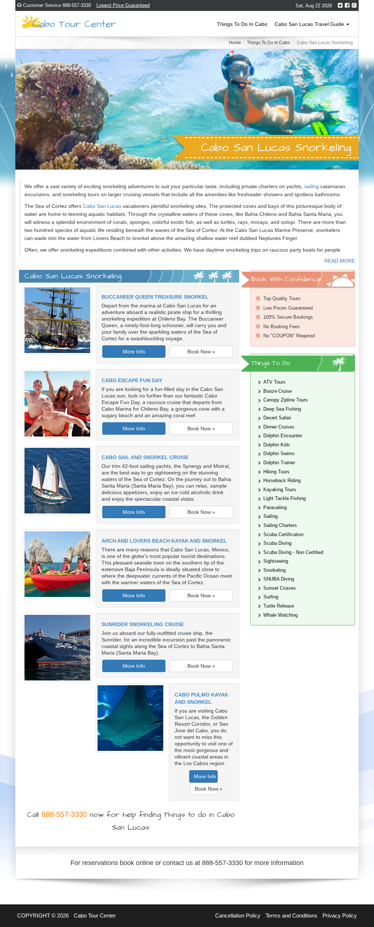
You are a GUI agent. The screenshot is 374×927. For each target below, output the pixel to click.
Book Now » (201, 351)
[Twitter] (340, 5)
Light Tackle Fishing (284, 498)
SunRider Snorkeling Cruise (143, 624)
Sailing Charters (280, 525)
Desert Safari (277, 417)
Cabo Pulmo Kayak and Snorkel (201, 698)
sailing (311, 186)
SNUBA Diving (278, 579)
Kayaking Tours (279, 489)
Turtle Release (278, 606)
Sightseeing (275, 561)
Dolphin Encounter (282, 435)
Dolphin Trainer (279, 462)
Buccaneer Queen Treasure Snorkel (155, 297)
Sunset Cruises (279, 588)
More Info (134, 351)
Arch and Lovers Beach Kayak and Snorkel (164, 541)
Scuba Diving (277, 543)
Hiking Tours (276, 471)
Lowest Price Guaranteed (123, 5)
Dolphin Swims (279, 453)
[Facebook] (347, 5)
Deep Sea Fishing (282, 409)
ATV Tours (274, 382)
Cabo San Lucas (102, 206)
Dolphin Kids (276, 444)
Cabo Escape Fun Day (132, 380)
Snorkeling (274, 570)
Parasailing (275, 507)
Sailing (270, 516)
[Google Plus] (354, 5)
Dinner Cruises (278, 427)
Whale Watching (280, 615)
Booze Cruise (277, 391)
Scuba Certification (283, 534)
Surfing (270, 597)
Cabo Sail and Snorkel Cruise (145, 457)
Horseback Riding (282, 480)
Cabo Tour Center (74, 24)
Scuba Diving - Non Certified (293, 552)
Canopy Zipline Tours (285, 400)
